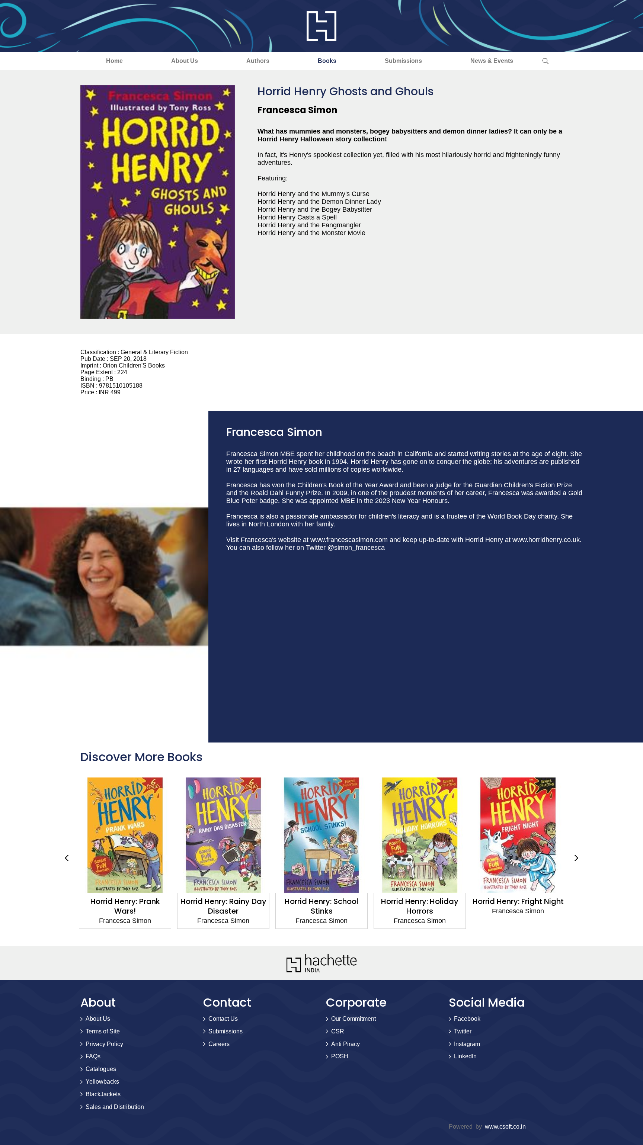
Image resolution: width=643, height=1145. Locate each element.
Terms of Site (103, 1031)
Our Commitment (353, 1019)
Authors (257, 61)
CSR (337, 1031)
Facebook (467, 1019)
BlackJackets (103, 1094)
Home (114, 61)
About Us (184, 61)
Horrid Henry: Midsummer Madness (518, 906)
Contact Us (223, 1019)
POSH (339, 1056)
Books (327, 61)
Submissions (403, 61)
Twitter (462, 1031)
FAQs (93, 1056)
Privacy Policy (104, 1044)
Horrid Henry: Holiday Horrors (322, 906)
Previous (66, 857)
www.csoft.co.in (505, 1126)
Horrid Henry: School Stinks (223, 906)
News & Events (491, 61)
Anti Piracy (345, 1044)
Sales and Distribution (115, 1107)
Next (576, 857)
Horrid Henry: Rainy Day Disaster (125, 906)
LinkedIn (465, 1056)
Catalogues (101, 1069)
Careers (219, 1044)
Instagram (467, 1044)
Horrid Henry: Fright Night (420, 901)
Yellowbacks (102, 1081)
